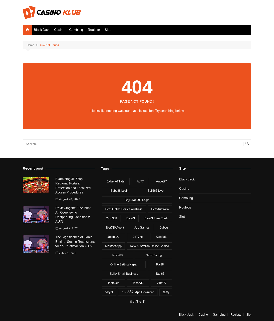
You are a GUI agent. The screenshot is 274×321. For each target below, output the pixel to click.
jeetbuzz (114, 236)
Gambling (76, 29)
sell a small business (124, 273)
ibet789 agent (115, 227)
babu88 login (119, 190)
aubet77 (161, 181)
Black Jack (41, 29)
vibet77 (161, 283)
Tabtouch (113, 283)
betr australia (160, 209)
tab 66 (160, 273)
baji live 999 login (137, 200)
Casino (59, 29)
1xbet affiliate (115, 181)
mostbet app (113, 246)
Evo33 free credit (156, 218)
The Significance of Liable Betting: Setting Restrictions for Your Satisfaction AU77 (75, 241)
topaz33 (137, 283)
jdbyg (164, 227)
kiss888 (161, 236)
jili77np (138, 236)
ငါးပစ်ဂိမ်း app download (138, 292)
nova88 (117, 255)
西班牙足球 (137, 301)
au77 (140, 181)
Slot (107, 29)
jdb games (142, 227)
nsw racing (154, 255)
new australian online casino (149, 246)
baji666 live (155, 190)
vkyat (109, 292)
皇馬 (166, 292)
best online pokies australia (123, 209)
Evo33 (130, 218)
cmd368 (111, 218)
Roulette (94, 29)
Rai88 (160, 264)
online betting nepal (123, 264)
